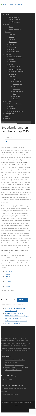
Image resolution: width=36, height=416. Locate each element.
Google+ (8, 281)
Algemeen (16, 79)
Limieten (11, 64)
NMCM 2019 (12, 74)
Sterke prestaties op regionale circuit (16, 321)
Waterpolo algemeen (15, 104)
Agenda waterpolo (14, 22)
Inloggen (7, 119)
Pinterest (9, 279)
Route (14, 94)
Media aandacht (18, 91)
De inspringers (17, 84)
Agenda (7, 14)
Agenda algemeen (14, 17)
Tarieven (11, 44)
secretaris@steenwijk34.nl (11, 394)
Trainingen (16, 86)
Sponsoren (16, 96)
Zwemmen (8, 54)
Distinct (16, 405)
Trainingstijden (9, 114)
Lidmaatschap (13, 42)
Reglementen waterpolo (16, 111)
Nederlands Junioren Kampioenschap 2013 (15, 129)
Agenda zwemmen (14, 19)
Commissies (12, 39)
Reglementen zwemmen (16, 71)
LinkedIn (8, 284)
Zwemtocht (12, 76)
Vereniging (8, 32)
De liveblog (16, 89)
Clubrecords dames (15, 69)
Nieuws (7, 24)
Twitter (8, 274)
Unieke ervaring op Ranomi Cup (14, 313)
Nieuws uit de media (15, 29)
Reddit (8, 276)
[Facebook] (15, 409)
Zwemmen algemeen (15, 57)
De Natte (11, 49)
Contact (7, 116)
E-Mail (8, 286)
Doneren (15, 99)
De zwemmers (17, 81)
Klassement (12, 62)
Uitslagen (11, 59)
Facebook (9, 271)
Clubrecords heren (14, 66)
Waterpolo (8, 101)
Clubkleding (12, 47)
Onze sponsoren (14, 52)
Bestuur (11, 37)
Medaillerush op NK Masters (13, 323)
